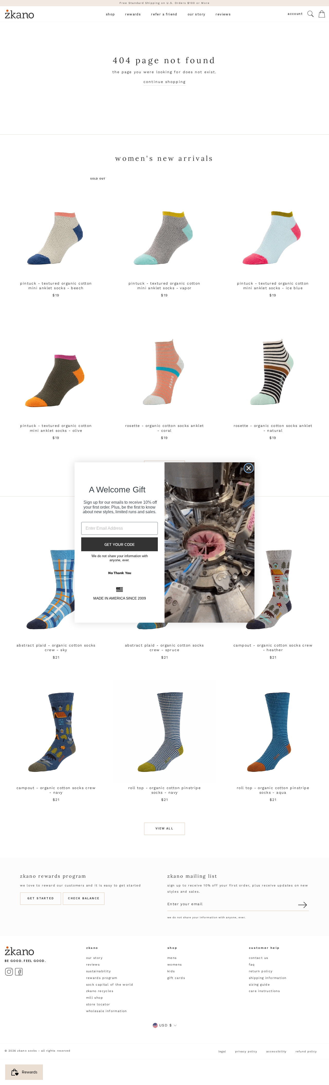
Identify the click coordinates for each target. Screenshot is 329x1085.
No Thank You (119, 573)
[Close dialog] (248, 468)
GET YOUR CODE (119, 544)
